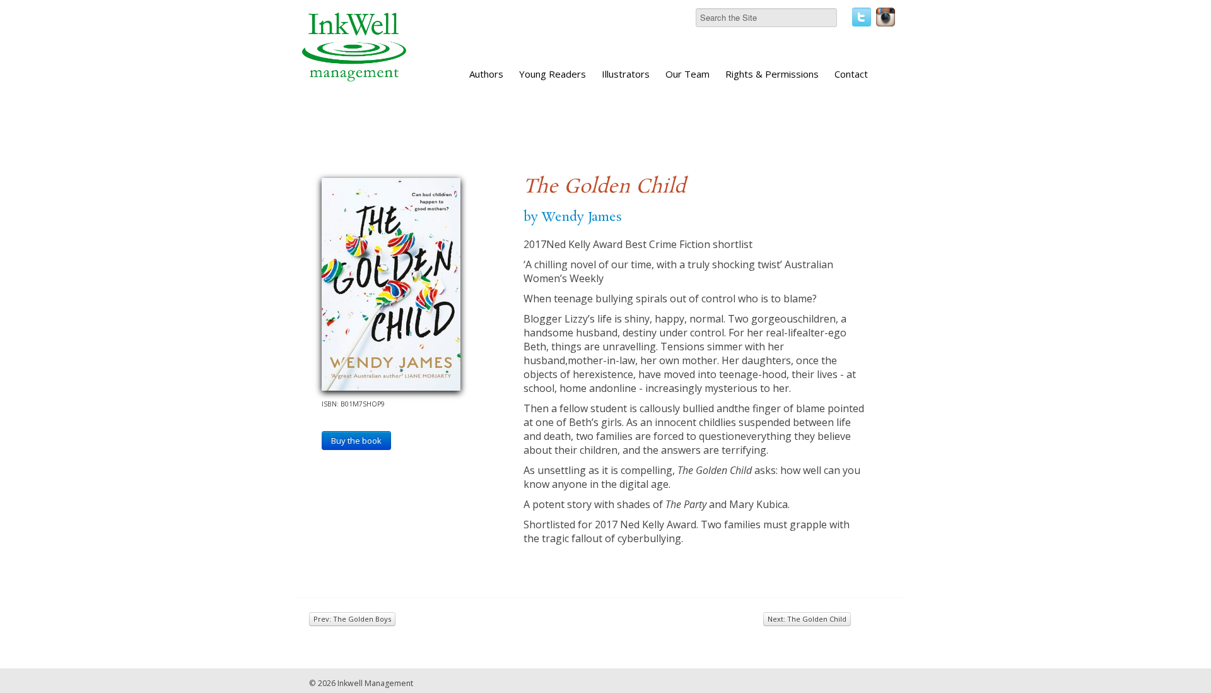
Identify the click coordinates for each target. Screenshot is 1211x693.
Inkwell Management (375, 683)
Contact (851, 74)
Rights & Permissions (772, 74)
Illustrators (626, 74)
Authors (486, 74)
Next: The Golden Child (807, 619)
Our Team (687, 74)
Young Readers (552, 74)
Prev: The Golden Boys (352, 619)
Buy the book (356, 440)
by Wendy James (573, 217)
